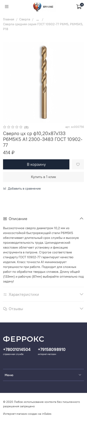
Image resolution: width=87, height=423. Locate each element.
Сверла (24, 19)
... (37, 19)
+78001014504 (17, 349)
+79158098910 (52, 349)
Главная (8, 19)
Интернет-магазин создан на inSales (27, 414)
